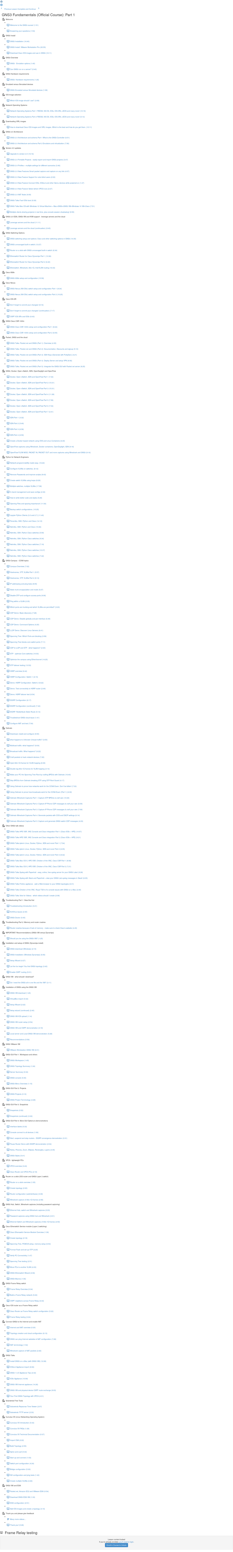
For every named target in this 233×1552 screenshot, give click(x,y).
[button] (1, 2)
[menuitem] (1, 5)
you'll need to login (126, 1542)
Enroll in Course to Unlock (116, 1545)
